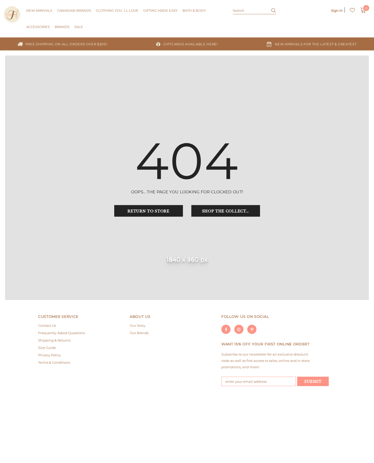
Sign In (337, 10)
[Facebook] (226, 329)
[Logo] (12, 14)
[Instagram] (238, 329)
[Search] (271, 10)
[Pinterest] (251, 329)
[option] (62, 43)
